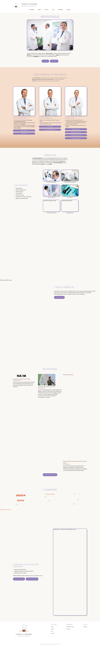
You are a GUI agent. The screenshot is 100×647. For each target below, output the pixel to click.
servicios (28, 55)
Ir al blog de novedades (50, 474)
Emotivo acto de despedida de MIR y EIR (46, 386)
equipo (57, 55)
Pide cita (45, 61)
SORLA (24, 124)
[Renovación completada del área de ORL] (21, 376)
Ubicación (54, 61)
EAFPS (67, 126)
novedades (36, 56)
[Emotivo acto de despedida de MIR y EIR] (46, 380)
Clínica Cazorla (29, 4)
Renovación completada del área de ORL (21, 379)
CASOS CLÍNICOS (59, 297)
